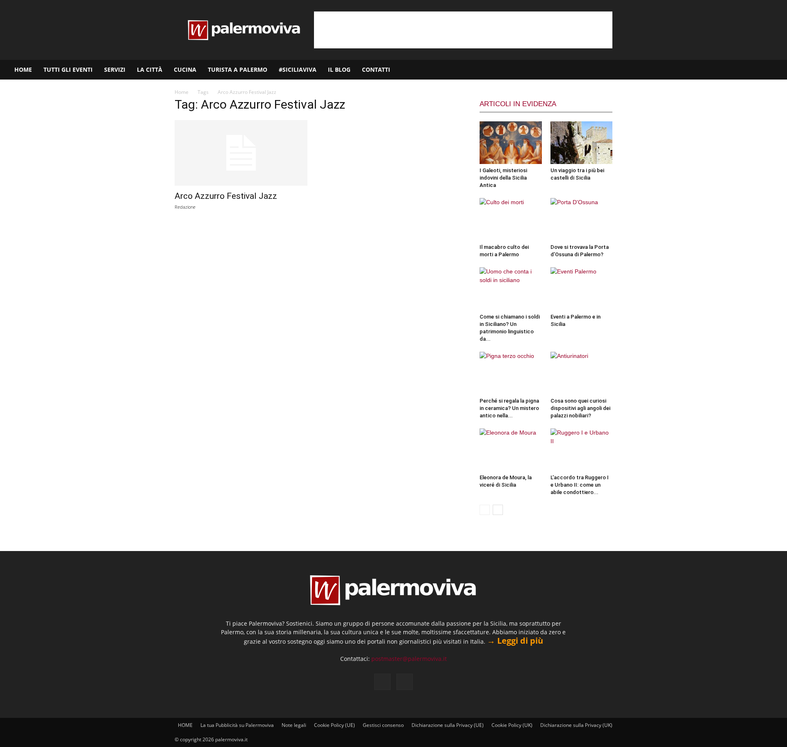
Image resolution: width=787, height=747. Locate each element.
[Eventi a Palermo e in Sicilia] (581, 288)
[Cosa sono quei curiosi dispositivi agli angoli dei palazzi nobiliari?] (581, 373)
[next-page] (498, 510)
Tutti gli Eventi (68, 69)
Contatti (376, 69)
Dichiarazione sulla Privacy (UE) (448, 725)
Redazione (185, 207)
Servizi (114, 69)
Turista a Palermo (237, 69)
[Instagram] (754, 70)
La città (149, 69)
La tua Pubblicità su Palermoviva (237, 725)
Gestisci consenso (383, 725)
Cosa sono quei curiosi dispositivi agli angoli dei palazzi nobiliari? (580, 408)
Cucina (185, 69)
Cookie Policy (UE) (334, 725)
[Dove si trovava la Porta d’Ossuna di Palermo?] (581, 219)
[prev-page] (485, 510)
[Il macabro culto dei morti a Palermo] (511, 219)
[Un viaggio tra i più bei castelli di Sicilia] (581, 142)
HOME (23, 69)
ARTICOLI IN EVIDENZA (518, 104)
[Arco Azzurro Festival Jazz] (241, 153)
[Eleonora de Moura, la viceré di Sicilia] (511, 449)
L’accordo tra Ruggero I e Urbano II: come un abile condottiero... (579, 484)
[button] (777, 70)
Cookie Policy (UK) (511, 725)
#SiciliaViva (297, 69)
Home (182, 92)
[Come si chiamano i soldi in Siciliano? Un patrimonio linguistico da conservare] (511, 288)
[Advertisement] (463, 29)
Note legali (294, 725)
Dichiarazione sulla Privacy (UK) (576, 725)
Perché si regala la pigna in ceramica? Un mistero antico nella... (509, 408)
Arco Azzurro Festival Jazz (226, 196)
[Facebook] (741, 70)
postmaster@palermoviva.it (409, 659)
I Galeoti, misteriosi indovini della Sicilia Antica (503, 177)
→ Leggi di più (515, 640)
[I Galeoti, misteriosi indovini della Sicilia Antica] (511, 142)
